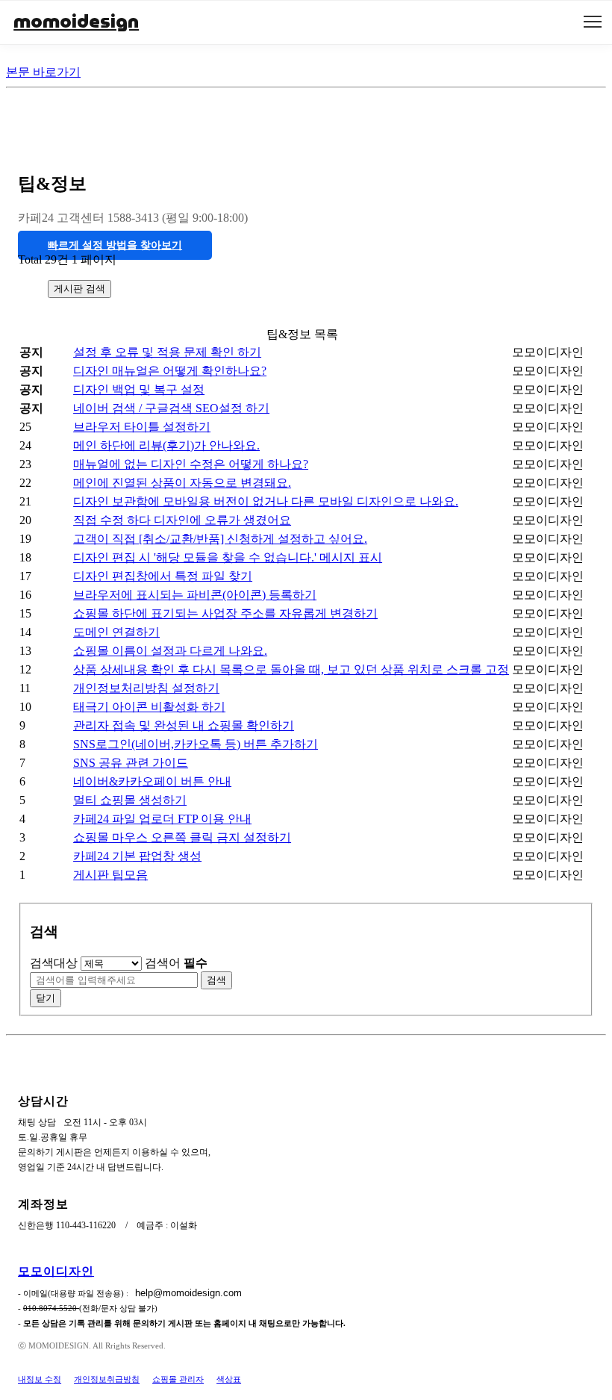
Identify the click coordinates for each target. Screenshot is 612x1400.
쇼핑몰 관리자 (178, 1379)
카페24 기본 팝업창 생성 (137, 856)
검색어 (176, 962)
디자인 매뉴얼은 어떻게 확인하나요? (169, 370)
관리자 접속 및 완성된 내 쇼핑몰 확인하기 (183, 725)
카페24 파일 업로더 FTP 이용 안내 (162, 818)
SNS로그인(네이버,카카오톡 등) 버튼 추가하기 (195, 744)
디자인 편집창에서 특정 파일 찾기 (162, 576)
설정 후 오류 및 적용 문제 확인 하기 (167, 352)
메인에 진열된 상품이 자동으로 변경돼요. (182, 482)
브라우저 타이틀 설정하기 (141, 426)
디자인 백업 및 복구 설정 (138, 389)
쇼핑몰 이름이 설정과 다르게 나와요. (170, 650)
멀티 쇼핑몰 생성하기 (130, 800)
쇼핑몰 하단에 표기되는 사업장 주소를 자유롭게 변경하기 (225, 613)
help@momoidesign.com (188, 1292)
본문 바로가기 (43, 72)
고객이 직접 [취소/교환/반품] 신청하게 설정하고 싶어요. (220, 538)
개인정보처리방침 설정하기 (146, 688)
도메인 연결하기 (116, 632)
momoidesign (76, 21)
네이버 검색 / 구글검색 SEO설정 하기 (171, 408)
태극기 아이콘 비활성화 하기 (149, 706)
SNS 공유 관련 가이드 (130, 762)
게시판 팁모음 (110, 874)
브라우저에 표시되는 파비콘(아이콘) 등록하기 (194, 594)
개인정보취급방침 (107, 1379)
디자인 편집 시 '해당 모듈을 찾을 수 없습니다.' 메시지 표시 (227, 557)
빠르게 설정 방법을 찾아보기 (115, 245)
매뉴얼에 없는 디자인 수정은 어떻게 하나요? (190, 464)
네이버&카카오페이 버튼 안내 (152, 781)
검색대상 (54, 962)
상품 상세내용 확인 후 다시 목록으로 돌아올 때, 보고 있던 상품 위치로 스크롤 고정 (291, 669)
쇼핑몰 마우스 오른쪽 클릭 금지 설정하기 (182, 837)
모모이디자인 (56, 1271)
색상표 (228, 1379)
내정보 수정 (39, 1379)
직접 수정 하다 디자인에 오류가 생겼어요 (182, 520)
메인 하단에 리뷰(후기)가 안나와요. (166, 445)
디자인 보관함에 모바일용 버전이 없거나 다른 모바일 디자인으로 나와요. (265, 501)
